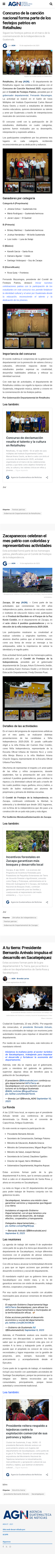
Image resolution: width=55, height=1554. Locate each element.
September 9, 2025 (15, 1233)
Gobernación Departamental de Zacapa (21, 925)
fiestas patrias (18, 510)
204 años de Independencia (24, 918)
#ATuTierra (30, 1083)
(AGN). (26, 81)
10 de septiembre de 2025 (29, 45)
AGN (13, 45)
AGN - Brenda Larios (20, 979)
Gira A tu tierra (18, 1490)
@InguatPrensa (29, 1091)
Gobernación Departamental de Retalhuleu (22, 513)
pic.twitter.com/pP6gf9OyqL (19, 1225)
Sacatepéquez (38, 1494)
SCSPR (5, 1535)
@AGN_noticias (13, 1091)
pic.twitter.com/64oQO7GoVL (20, 1093)
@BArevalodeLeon (28, 1080)
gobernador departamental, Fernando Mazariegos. (27, 95)
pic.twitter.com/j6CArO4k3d (19, 1322)
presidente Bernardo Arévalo (37, 1027)
